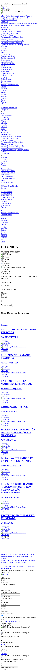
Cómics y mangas (7, 39)
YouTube (4, 96)
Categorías (4, 22)
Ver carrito (4, 644)
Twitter (28, 562)
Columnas (4, 90)
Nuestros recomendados (9, 20)
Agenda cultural (6, 83)
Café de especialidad (8, 56)
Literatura (17, 25)
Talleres (9, 18)
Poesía (23, 25)
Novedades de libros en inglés (11, 31)
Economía (19, 24)
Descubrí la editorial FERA (10, 33)
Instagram (4, 562)
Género (34, 24)
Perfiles (3, 94)
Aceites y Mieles (6, 54)
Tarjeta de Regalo (7, 182)
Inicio (3, 554)
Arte (2, 24)
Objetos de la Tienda (8, 64)
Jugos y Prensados (7, 62)
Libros (3, 16)
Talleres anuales (6, 81)
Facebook (11, 562)
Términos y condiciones (16, 556)
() (7, 8)
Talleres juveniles (6, 69)
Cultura (3, 98)
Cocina (3, 48)
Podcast (3, 92)
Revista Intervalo (22, 18)
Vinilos (8, 16)
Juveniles (10, 25)
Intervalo (14, 560)
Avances (4, 102)
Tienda (3, 560)
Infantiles (4, 25)
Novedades (4, 27)
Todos (3, 52)
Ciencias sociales (10, 24)
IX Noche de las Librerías (9, 186)
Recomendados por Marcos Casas (12, 37)
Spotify (23, 562)
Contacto (4, 238)
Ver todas (29, 25)
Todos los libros (6, 29)
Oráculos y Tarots (7, 35)
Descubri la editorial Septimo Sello (12, 41)
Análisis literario (6, 75)
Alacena (23, 16)
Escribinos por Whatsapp (20, 554)
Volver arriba (5, 538)
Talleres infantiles (6, 67)
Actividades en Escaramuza (10, 85)
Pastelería (4, 50)
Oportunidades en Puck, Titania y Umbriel (15, 45)
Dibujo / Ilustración (7, 73)
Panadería (4, 46)
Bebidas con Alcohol (8, 58)
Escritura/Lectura (6, 71)
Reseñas (3, 87)
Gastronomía (15, 16)
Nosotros (4, 236)
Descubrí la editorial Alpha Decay (12, 43)
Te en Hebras (5, 60)
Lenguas (4, 77)
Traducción (4, 88)
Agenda (14, 18)
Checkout (4, 654)
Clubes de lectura (6, 79)
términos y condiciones (13, 621)
